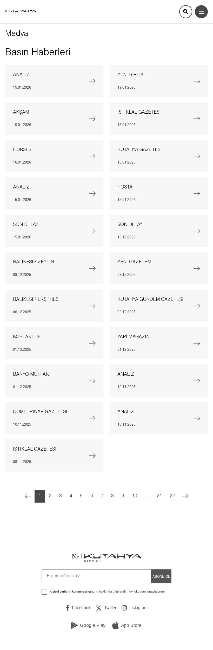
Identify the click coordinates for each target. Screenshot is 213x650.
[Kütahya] (20, 11)
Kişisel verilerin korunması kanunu (74, 591)
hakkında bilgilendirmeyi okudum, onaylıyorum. (107, 591)
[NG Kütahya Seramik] (106, 558)
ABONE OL (161, 576)
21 (159, 496)
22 (172, 496)
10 (134, 496)
